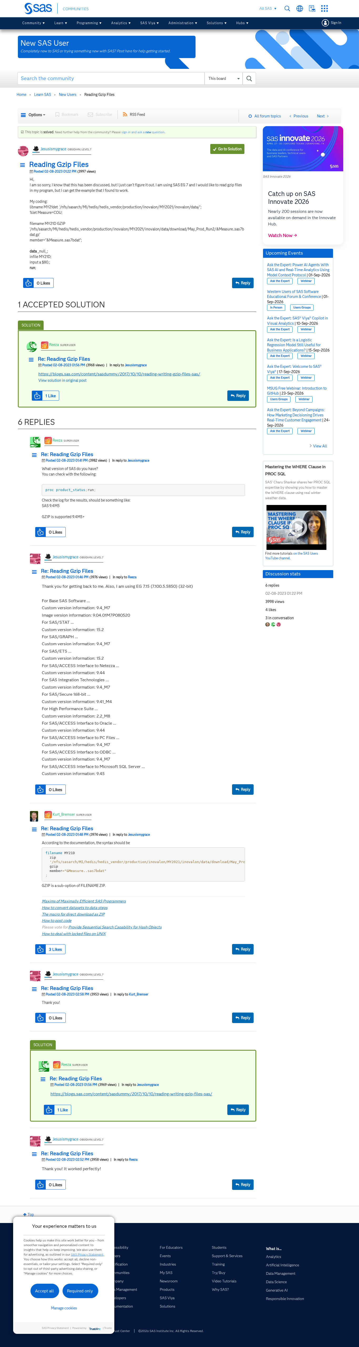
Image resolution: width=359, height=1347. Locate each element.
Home (21, 94)
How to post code (56, 920)
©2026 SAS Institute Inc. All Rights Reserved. (171, 1331)
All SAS (265, 8)
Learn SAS (42, 94)
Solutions (215, 23)
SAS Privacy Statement (87, 1254)
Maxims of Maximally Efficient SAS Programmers (84, 901)
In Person (276, 307)
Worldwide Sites (299, 8)
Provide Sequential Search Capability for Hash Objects (115, 927)
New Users (67, 94)
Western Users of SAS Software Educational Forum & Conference (294, 294)
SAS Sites (324, 8)
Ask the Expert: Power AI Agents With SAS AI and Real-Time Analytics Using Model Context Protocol (298, 269)
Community (31, 23)
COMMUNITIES (76, 9)
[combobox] (136, 78)
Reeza (54, 344)
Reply (245, 283)
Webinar (306, 281)
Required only (80, 1290)
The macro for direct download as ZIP (73, 914)
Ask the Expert (280, 281)
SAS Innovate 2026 (276, 176)
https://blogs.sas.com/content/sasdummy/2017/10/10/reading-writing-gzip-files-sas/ (119, 373)
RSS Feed (137, 114)
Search (287, 8)
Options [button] (35, 114)
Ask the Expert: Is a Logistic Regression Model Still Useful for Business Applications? (294, 345)
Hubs (240, 23)
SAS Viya (147, 23)
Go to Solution (230, 149)
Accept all (44, 1290)
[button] (24, 165)
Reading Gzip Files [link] (99, 94)
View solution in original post (62, 380)
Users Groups (302, 307)
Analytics (119, 23)
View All (320, 446)
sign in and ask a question (143, 132)
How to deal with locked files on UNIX (74, 933)
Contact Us (312, 8)
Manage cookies (64, 1308)
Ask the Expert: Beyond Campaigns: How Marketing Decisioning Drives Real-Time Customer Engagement (296, 414)
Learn (59, 23)
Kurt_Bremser (64, 814)
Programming (87, 23)
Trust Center (121, 1331)
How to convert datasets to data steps (74, 907)
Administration (181, 23)
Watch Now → (282, 235)
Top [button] (31, 1214)
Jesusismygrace (53, 149)
